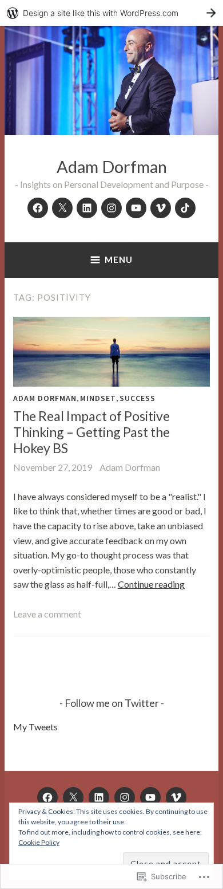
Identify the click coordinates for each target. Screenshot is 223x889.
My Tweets (35, 726)
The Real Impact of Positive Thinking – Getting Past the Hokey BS (91, 431)
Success (138, 398)
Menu (119, 259)
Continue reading (151, 584)
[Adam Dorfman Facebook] (37, 208)
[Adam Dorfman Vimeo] (160, 208)
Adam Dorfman (112, 166)
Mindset (98, 398)
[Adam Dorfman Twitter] (62, 208)
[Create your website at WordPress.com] (111, 13)
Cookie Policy (38, 842)
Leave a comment (47, 613)
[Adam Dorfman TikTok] (185, 208)
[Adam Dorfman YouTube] (136, 208)
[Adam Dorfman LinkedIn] (87, 208)
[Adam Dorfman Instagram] (111, 208)
